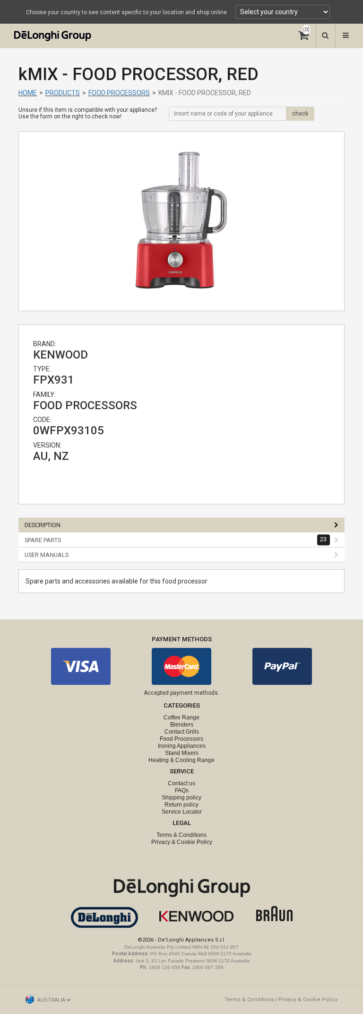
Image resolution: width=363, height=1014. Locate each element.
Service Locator (182, 811)
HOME (27, 93)
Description (42, 525)
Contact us (181, 783)
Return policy (181, 804)
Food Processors (119, 93)
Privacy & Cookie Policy (181, 842)
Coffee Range (181, 717)
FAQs (182, 790)
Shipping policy (181, 797)
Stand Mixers (182, 753)
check (300, 113)
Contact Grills (181, 731)
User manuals (47, 554)
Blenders (181, 724)
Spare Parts (176, 540)
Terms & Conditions (181, 835)
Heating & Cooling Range (181, 760)
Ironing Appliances (182, 746)
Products (62, 93)
